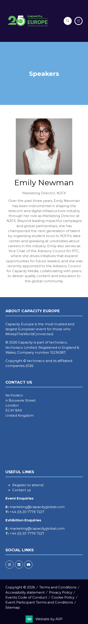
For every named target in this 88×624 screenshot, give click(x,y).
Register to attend (27, 485)
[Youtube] (28, 565)
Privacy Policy (60, 592)
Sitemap (12, 608)
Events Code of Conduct (26, 597)
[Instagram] (9, 565)
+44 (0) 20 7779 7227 (27, 512)
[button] (68, 21)
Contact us (21, 490)
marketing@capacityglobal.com (37, 507)
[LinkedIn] (19, 565)
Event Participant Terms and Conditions (39, 602)
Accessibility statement (25, 592)
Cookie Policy (62, 597)
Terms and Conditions (57, 587)
